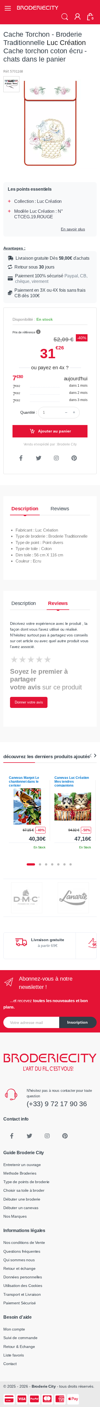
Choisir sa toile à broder (23, 1190)
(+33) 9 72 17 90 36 (57, 1104)
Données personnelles (22, 1277)
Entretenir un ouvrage (22, 1164)
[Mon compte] (77, 17)
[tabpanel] (27, 810)
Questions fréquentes (21, 1251)
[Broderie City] (37, 8)
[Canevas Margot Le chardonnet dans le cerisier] (27, 806)
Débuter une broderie (21, 1199)
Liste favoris (13, 1355)
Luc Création (66, 42)
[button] (65, 17)
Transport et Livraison (22, 1294)
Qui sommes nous (19, 1260)
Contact (10, 1363)
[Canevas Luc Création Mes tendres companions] (72, 806)
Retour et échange (19, 1268)
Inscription (77, 1022)
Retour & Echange (19, 1346)
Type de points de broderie (26, 1182)
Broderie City (44, 1386)
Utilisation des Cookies (22, 1285)
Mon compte (14, 1329)
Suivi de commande (20, 1338)
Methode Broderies (19, 1173)
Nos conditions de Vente (24, 1242)
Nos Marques (14, 1216)
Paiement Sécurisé (19, 1303)
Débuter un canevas (20, 1208)
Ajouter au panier (54, 431)
